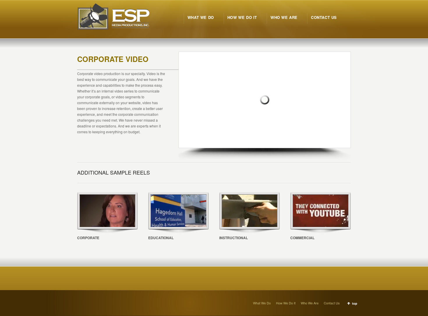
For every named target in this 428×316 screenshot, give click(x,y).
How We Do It (286, 303)
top (354, 303)
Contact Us (332, 303)
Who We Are (310, 303)
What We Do (262, 303)
